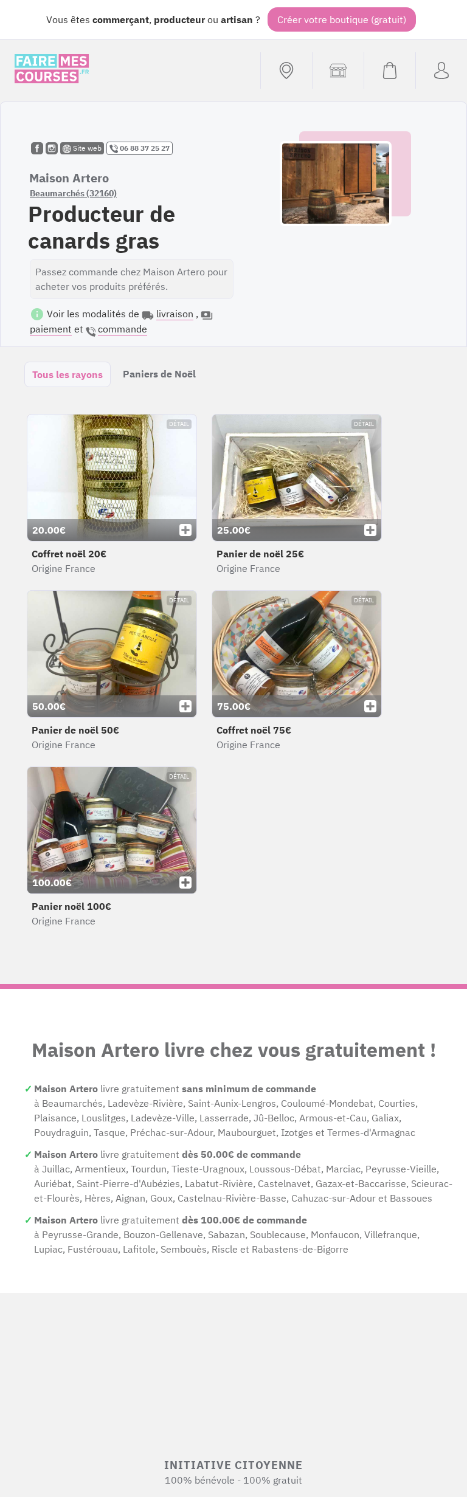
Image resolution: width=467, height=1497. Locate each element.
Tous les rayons (67, 374)
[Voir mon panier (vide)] (389, 70)
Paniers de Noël (159, 374)
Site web (86, 148)
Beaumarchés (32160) (73, 193)
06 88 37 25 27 (144, 148)
